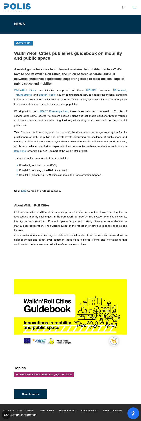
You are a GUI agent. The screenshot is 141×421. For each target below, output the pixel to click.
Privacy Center (112, 410)
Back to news (30, 393)
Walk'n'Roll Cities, (25, 90)
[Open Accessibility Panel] (133, 413)
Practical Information (22, 415)
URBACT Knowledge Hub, (53, 111)
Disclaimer (47, 410)
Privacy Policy (68, 410)
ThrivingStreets (23, 94)
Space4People (47, 94)
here (24, 190)
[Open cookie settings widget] (6, 414)
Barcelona (20, 150)
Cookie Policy (90, 410)
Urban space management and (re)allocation (45, 374)
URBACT (91, 90)
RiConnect (120, 90)
